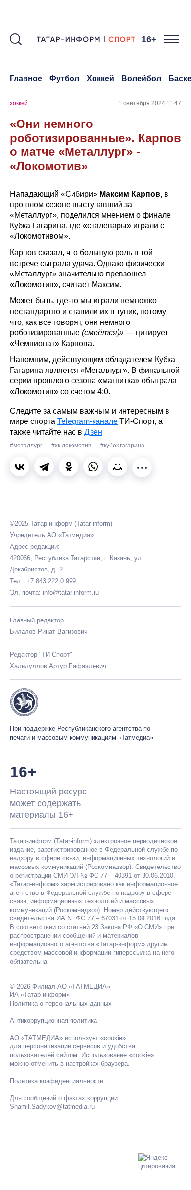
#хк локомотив (72, 445)
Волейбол (141, 78)
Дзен (93, 432)
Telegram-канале (87, 421)
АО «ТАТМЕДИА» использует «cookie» (68, 1037)
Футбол (64, 78)
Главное (26, 78)
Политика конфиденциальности (56, 1081)
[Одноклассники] (68, 466)
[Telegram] (44, 466)
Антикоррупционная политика (53, 1020)
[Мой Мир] (117, 466)
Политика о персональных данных (61, 1003)
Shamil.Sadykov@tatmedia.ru (52, 1106)
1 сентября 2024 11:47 (150, 103)
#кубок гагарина (122, 445)
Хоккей (100, 78)
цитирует (152, 332)
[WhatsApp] (93, 466)
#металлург (27, 445)
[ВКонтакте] (19, 466)
